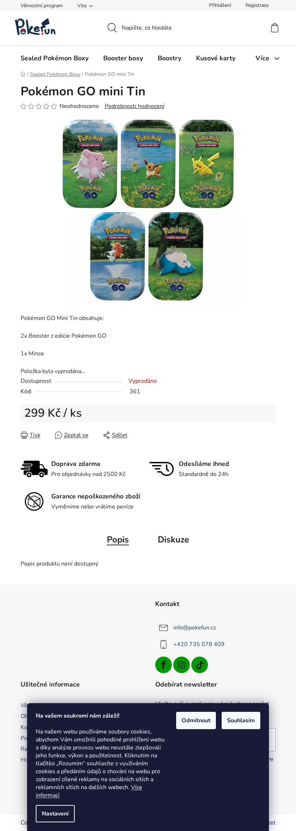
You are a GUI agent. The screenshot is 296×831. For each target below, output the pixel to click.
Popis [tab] (118, 539)
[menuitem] (54, 58)
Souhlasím (241, 720)
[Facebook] (163, 665)
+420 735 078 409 (199, 644)
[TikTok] (199, 665)
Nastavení (55, 814)
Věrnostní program (42, 5)
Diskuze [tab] (173, 539)
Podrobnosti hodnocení (135, 106)
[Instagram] (181, 665)
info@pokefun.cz (194, 627)
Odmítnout (196, 720)
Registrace (257, 5)
